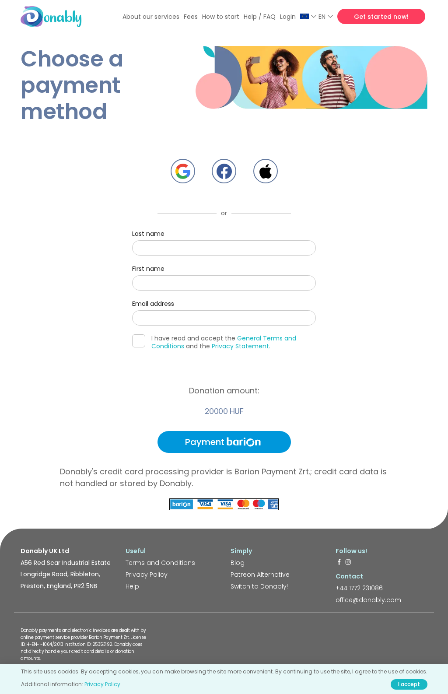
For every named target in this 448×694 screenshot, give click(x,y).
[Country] (308, 16)
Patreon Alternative (260, 574)
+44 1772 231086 (359, 588)
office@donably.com (368, 600)
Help (132, 586)
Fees (191, 16)
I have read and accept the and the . (223, 342)
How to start (220, 16)
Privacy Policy (147, 574)
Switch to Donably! (259, 586)
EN (322, 16)
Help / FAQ (260, 16)
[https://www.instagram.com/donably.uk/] (348, 562)
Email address (153, 303)
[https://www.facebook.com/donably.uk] (339, 562)
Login (288, 16)
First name (148, 268)
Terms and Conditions (160, 562)
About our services (150, 16)
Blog (238, 562)
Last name (148, 233)
